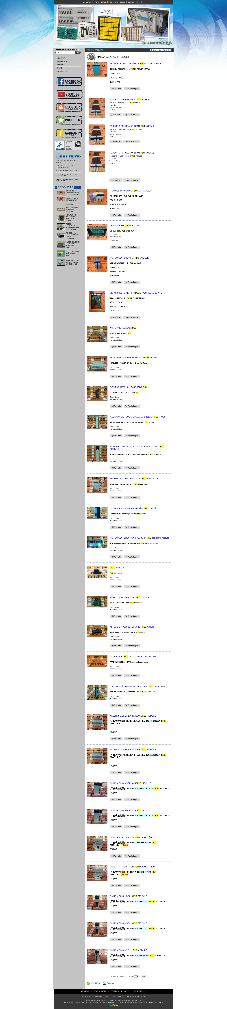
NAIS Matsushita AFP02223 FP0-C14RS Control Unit (137, 686)
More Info (117, 89)
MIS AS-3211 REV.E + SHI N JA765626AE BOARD (135, 293)
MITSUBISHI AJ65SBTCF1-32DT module (132, 627)
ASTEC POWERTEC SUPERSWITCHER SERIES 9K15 (72, 226)
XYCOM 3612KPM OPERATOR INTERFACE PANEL (72, 244)
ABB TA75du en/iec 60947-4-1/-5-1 (67, 171)
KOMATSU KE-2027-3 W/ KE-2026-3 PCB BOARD (71, 217)
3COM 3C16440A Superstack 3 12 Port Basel (72, 209)
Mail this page (96, 983)
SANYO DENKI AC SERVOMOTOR (72, 199)
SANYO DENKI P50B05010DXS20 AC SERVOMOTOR (73, 192)
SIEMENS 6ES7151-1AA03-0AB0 (128, 387)
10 (170, 43)
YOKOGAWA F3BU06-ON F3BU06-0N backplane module (139, 538)
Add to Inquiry (132, 89)
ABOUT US (87, 2)
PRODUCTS (113, 2)
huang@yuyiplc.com (139, 996)
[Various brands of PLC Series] (112, 22)
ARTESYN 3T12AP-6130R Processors (130, 597)
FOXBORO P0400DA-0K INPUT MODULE (132, 153)
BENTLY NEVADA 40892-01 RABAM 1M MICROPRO (72, 262)
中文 (142, 2)
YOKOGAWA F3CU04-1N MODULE (129, 258)
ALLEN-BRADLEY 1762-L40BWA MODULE (133, 716)
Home (91, 50)
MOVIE (122, 2)
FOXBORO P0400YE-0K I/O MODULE (130, 99)
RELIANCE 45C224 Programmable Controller (134, 508)
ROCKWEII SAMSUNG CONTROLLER (131, 191)
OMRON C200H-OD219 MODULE (128, 896)
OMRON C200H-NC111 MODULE (128, 950)
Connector (117, 567)
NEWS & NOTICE (100, 2)
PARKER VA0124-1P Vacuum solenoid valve (133, 656)
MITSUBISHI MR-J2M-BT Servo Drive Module (133, 357)
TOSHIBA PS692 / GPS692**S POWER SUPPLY (135, 63)
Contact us (111, 983)
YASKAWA (69, 204)
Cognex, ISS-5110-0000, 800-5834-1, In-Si (72, 253)
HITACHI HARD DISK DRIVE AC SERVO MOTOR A (66, 166)
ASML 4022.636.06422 (123, 328)
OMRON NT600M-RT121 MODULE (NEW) (132, 837)
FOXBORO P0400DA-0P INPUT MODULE (132, 126)
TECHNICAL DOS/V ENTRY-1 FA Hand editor (134, 478)
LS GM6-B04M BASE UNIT (125, 225)
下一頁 (144, 976)
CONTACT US (133, 2)
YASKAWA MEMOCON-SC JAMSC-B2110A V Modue (137, 417)
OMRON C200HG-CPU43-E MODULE (130, 783)
